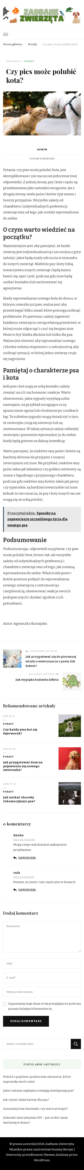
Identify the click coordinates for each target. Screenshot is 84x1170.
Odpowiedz (27, 857)
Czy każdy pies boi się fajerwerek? (20, 731)
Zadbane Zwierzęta (59, 1144)
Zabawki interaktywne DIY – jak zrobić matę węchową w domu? (35, 1120)
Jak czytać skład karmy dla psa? (26, 1100)
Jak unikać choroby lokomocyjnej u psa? (19, 799)
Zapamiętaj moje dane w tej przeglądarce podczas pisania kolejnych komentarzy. (44, 1006)
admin (42, 149)
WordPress (42, 1160)
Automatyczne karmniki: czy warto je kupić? (35, 1109)
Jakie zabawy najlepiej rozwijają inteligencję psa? (38, 1090)
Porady (29, 61)
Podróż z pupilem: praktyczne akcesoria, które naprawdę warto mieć (37, 1079)
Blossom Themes (43, 1155)
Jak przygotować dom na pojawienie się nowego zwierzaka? (23, 766)
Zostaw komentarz (42, 158)
